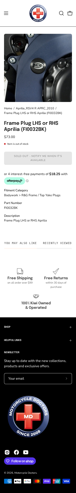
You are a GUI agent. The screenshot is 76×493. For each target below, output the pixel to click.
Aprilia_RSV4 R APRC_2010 (35, 108)
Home (8, 108)
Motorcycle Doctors (25, 472)
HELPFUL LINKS (12, 340)
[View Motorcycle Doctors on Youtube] (26, 452)
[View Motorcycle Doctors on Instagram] (7, 452)
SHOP (7, 327)
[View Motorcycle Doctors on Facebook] (16, 452)
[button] (61, 13)
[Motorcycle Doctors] (38, 13)
